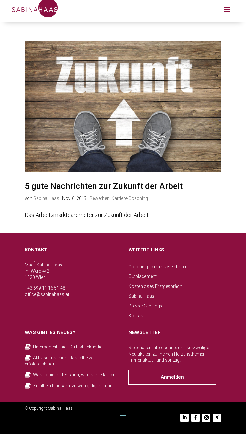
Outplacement (142, 276)
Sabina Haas (46, 198)
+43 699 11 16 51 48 (45, 288)
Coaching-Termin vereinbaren (158, 266)
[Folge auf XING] (217, 418)
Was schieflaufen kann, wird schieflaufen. (75, 374)
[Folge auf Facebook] (195, 418)
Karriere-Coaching (129, 198)
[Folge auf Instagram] (206, 418)
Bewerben (100, 198)
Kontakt (136, 315)
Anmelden (172, 377)
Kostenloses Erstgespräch (155, 286)
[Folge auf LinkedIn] (184, 418)
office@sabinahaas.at (47, 294)
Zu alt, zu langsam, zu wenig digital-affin (72, 385)
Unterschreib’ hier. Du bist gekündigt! (69, 346)
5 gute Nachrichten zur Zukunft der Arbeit (104, 186)
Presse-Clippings (145, 305)
